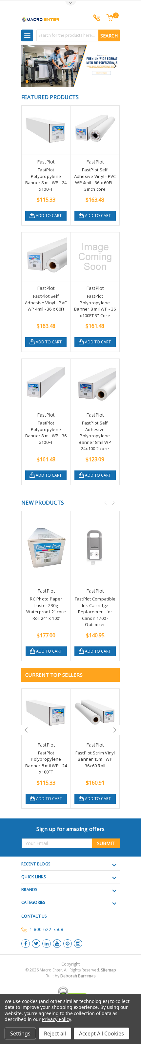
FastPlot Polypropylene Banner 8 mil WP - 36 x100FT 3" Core (95, 305)
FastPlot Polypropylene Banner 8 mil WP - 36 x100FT (46, 432)
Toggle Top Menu (70, 3)
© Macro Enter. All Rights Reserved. (70, 973)
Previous (28, 65)
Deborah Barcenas (77, 976)
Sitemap (108, 970)
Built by (70, 976)
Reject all (55, 1033)
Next (114, 65)
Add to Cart (49, 215)
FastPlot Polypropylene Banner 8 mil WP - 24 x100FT (46, 179)
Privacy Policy (56, 1019)
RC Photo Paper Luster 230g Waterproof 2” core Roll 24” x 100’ (46, 608)
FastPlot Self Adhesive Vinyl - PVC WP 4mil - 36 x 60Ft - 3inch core (95, 179)
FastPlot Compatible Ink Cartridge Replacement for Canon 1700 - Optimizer (95, 611)
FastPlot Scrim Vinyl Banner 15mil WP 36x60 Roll (95, 759)
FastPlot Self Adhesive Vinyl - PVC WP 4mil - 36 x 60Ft (46, 302)
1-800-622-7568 (46, 929)
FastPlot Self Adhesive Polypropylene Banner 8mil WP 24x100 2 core (95, 435)
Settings (20, 1033)
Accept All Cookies (101, 1033)
